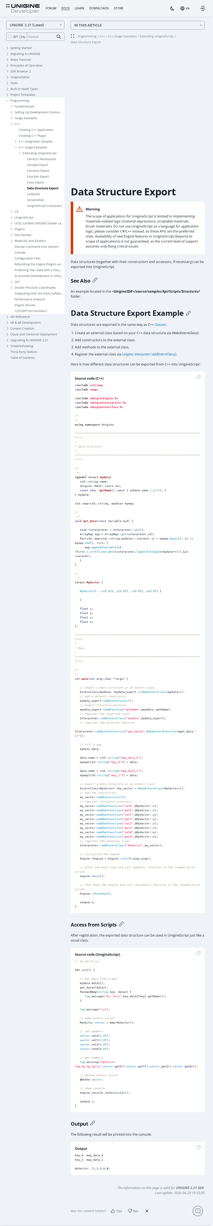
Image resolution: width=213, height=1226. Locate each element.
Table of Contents (22, 358)
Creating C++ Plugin (32, 136)
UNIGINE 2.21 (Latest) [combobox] (27, 25)
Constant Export (38, 171)
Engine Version (25, 305)
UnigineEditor (20, 77)
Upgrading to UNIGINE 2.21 (29, 340)
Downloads (99, 8)
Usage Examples (26, 118)
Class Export (35, 182)
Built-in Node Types (24, 89)
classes (160, 324)
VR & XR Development (25, 323)
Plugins (20, 229)
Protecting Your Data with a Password (39, 270)
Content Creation (22, 328)
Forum (51, 8)
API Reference (20, 317)
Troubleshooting (21, 346)
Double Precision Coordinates (35, 287)
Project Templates (22, 95)
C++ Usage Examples (33, 147)
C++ (17, 124)
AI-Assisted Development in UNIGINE (39, 276)
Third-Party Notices (23, 352)
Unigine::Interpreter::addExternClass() (149, 354)
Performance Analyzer (30, 299)
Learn (79, 8)
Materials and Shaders (30, 241)
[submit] (59, 36)
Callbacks (33, 194)
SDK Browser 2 (20, 71)
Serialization (35, 200)
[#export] (188, 313)
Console (20, 252)
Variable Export (37, 165)
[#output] (92, 1124)
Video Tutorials (20, 60)
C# (16, 212)
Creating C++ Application (36, 130)
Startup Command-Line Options (37, 247)
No (135, 1210)
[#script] (121, 924)
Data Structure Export (42, 188)
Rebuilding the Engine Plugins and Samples (39, 264)
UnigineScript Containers (44, 206)
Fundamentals (25, 106)
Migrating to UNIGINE (25, 54)
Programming (19, 100)
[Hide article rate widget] (147, 1211)
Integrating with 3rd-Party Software (39, 293)
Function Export (38, 176)
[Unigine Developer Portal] (23, 9)
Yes (119, 1210)
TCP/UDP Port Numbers (31, 311)
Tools (14, 83)
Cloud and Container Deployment (33, 334)
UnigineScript (24, 217)
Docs (65, 8)
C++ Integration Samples (36, 141)
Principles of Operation (26, 65)
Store (118, 8)
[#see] (94, 281)
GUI (17, 282)
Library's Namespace (41, 159)
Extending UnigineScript (40, 153)
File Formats (23, 235)
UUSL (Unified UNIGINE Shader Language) (39, 223)
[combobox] (185, 8)
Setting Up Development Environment (39, 112)
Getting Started (21, 48)
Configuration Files (28, 258)
